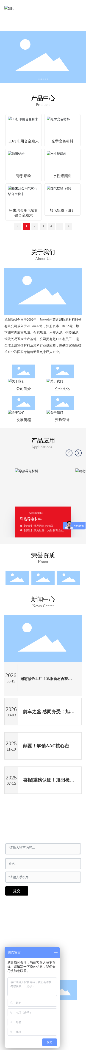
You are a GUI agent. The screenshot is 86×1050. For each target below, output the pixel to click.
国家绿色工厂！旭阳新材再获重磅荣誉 (46, 680)
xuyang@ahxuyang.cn (31, 946)
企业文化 (62, 389)
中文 (56, 8)
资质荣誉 (62, 420)
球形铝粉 (23, 176)
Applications (41, 447)
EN (69, 8)
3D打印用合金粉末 (23, 141)
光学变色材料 (62, 141)
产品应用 (43, 440)
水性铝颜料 (62, 176)
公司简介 (23, 389)
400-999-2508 (25, 935)
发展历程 (23, 420)
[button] (38, 79)
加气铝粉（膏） (62, 210)
